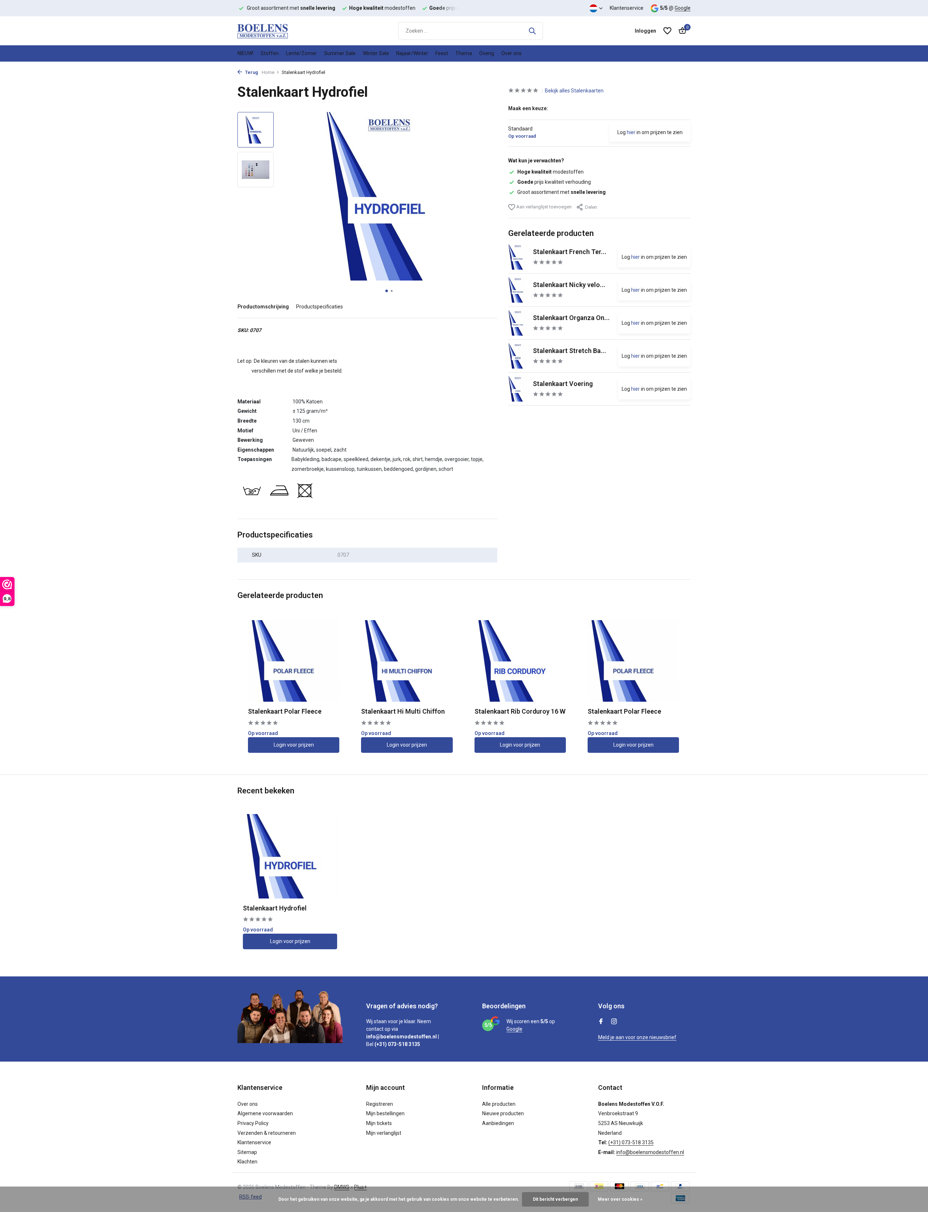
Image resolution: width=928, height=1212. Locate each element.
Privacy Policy (253, 1123)
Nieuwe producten (503, 1113)
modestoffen (550, 172)
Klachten (247, 1162)
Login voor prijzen (294, 745)
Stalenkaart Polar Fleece (285, 711)
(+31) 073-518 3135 (631, 1142)
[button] (386, 291)
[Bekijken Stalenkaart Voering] (517, 389)
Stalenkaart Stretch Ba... (569, 350)
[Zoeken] (532, 30)
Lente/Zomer (301, 53)
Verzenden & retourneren (266, 1133)
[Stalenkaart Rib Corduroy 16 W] (520, 661)
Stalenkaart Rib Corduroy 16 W (520, 711)
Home (268, 72)
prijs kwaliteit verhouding (554, 182)
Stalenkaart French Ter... (569, 252)
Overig (486, 53)
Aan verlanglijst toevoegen (543, 206)
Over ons (511, 53)
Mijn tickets (379, 1123)
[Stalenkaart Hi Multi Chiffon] (406, 661)
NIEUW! (245, 53)
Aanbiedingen (498, 1123)
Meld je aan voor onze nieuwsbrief (637, 1037)
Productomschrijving (263, 307)
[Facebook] (601, 1022)
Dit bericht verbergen (555, 1199)
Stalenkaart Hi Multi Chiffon (403, 711)
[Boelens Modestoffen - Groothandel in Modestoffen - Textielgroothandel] (273, 30)
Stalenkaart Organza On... (571, 317)
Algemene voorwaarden (265, 1113)
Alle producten (498, 1104)
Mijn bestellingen (385, 1113)
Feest (441, 53)
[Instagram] (614, 1022)
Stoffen (270, 53)
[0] (680, 30)
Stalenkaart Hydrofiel (275, 908)
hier (631, 132)
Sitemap (247, 1152)
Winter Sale (376, 53)
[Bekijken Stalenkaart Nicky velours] (517, 290)
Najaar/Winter (412, 53)
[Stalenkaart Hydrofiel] (290, 856)
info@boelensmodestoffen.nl (650, 1152)
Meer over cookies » (620, 1199)
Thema (463, 53)
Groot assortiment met (561, 192)
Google (683, 8)
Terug (251, 72)
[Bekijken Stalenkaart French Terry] (517, 257)
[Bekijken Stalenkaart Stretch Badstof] (517, 356)
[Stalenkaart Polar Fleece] (293, 661)
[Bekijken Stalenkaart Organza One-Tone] (517, 323)
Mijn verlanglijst (383, 1133)
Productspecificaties (319, 307)
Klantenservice (626, 8)
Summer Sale (340, 53)
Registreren (379, 1104)
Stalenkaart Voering (563, 383)
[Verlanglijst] (667, 31)
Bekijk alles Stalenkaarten (574, 91)
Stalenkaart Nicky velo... (569, 285)
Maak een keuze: (528, 108)
